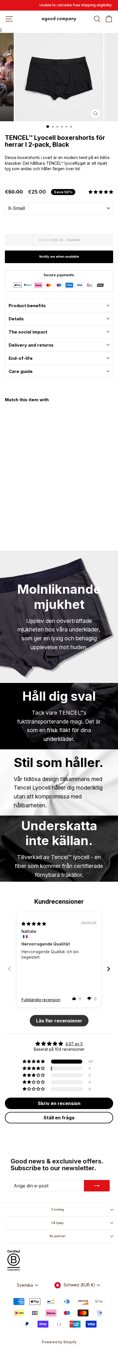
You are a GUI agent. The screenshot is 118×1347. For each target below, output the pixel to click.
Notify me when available (59, 257)
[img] (33, 923)
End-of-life (21, 358)
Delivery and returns (31, 345)
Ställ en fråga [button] (59, 1117)
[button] (100, 192)
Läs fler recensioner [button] (59, 1021)
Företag (58, 1209)
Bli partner (58, 1236)
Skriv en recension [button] (59, 1103)
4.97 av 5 (74, 1044)
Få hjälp (58, 1223)
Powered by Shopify (59, 1342)
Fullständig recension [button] (40, 1000)
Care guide (21, 371)
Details (16, 318)
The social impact (28, 332)
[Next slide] (108, 968)
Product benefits (27, 305)
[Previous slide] (9, 968)
